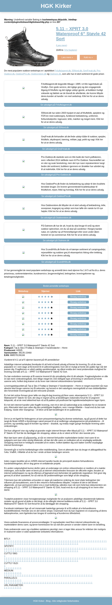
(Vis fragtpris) (70, 50)
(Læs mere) (61, 45)
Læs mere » (67, 57)
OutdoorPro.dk (23, 74)
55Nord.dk (77, 71)
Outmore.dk (55, 74)
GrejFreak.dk (89, 71)
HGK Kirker (56, 6)
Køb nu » (88, 57)
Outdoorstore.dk (38, 74)
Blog (48, 601)
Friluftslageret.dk (63, 71)
